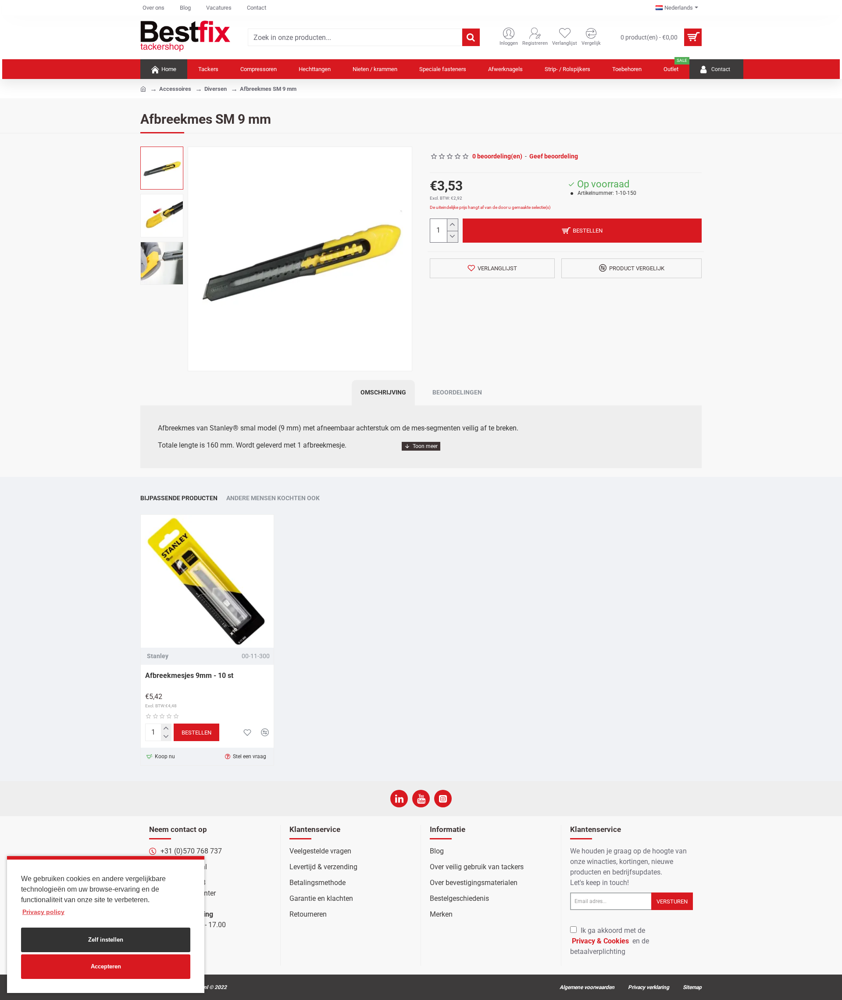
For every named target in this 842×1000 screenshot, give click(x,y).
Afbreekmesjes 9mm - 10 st (189, 675)
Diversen (215, 89)
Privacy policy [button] (43, 911)
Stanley (157, 655)
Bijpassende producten (179, 498)
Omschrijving (383, 392)
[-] (452, 237)
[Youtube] (421, 798)
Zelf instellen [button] (105, 939)
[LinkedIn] (399, 798)
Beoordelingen (457, 392)
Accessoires (175, 89)
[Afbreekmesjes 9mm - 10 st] (207, 581)
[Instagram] (443, 798)
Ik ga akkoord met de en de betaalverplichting (609, 941)
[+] (452, 225)
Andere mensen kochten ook (273, 498)
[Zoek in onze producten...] (471, 37)
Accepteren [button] (106, 966)
